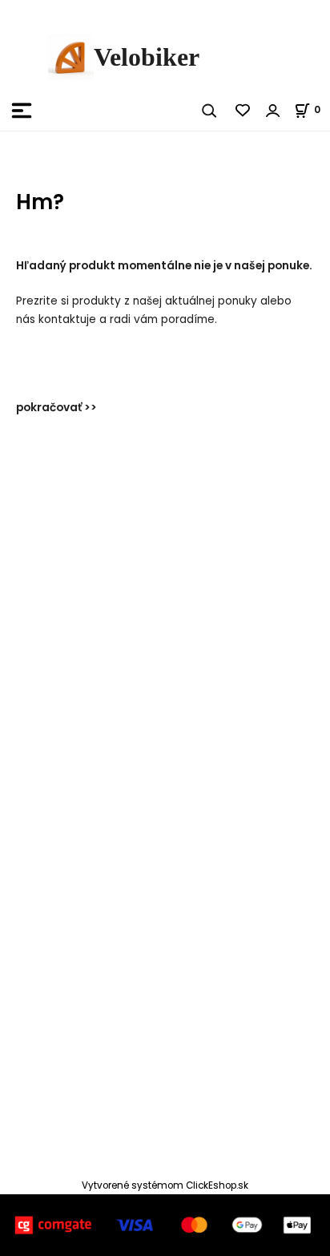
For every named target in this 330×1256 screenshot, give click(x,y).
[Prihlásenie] (273, 111)
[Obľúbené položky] (243, 111)
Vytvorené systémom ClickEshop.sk (165, 1185)
